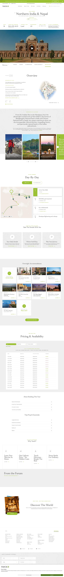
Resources (44, 6)
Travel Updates (51, 541)
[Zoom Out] (2, 216)
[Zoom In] (2, 215)
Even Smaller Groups (19, 536)
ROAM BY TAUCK (13, 3)
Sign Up (61, 3)
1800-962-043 (48, 3)
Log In (58, 3)
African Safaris (18, 535)
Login (38, 535)
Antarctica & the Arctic (8, 536)
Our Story (28, 536)
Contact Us (50, 534)
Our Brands (38, 6)
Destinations (20, 6)
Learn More (35, 463)
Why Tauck (33, 6)
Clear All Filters (8, 346)
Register (39, 536)
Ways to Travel (26, 6)
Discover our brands (5, 3)
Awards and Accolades (30, 535)
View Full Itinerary (10, 104)
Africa (6, 535)
